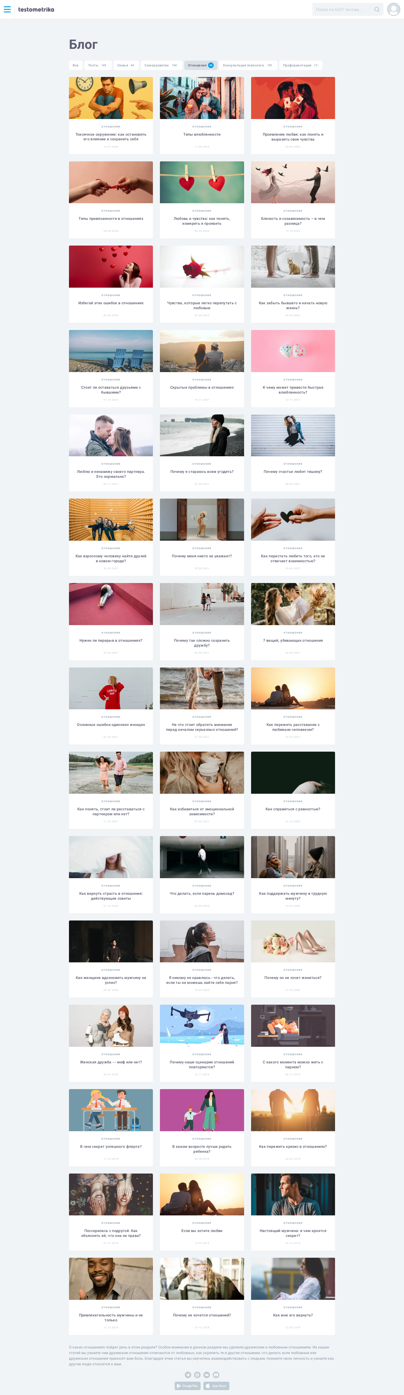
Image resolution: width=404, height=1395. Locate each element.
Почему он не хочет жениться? (292, 977)
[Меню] (7, 9)
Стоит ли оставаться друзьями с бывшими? (111, 390)
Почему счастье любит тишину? (293, 471)
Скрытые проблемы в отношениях (202, 387)
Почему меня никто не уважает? (202, 556)
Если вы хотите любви (201, 1230)
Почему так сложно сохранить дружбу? (202, 643)
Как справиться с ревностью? (293, 809)
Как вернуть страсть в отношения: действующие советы (111, 896)
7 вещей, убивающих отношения (293, 640)
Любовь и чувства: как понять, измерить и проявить (202, 221)
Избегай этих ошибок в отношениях (111, 303)
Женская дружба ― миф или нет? (111, 1062)
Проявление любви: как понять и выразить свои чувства (293, 136)
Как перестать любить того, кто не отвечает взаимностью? (293, 558)
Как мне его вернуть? (293, 1315)
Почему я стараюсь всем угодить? (202, 471)
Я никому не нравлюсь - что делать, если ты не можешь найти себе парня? (202, 980)
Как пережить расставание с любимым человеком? (293, 727)
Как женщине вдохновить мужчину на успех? (111, 980)
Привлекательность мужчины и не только (111, 1317)
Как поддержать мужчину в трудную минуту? (293, 896)
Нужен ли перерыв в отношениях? (111, 640)
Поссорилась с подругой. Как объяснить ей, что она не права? (111, 1233)
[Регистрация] (393, 9)
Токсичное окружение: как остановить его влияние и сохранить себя (111, 136)
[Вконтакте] (206, 1376)
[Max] (197, 1376)
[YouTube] (216, 1376)
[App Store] (216, 1387)
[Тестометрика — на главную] (36, 9)
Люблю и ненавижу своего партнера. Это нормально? (111, 474)
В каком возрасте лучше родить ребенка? (201, 1149)
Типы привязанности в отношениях (111, 218)
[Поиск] (377, 9)
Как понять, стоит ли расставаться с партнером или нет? (110, 811)
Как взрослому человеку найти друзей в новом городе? (111, 558)
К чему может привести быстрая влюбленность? (293, 390)
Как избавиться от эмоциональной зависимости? (202, 811)
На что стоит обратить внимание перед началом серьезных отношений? (202, 727)
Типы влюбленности (201, 134)
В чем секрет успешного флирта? (111, 1146)
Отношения (110, 126)
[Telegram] (188, 1376)
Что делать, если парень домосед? (202, 893)
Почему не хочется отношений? (202, 1315)
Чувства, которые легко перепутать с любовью (202, 305)
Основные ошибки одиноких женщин (111, 724)
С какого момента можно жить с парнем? (293, 1064)
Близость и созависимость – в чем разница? (293, 221)
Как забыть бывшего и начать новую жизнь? (293, 305)
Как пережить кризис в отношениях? (293, 1146)
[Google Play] (188, 1387)
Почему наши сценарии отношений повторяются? (202, 1064)
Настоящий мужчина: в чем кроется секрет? (293, 1233)
